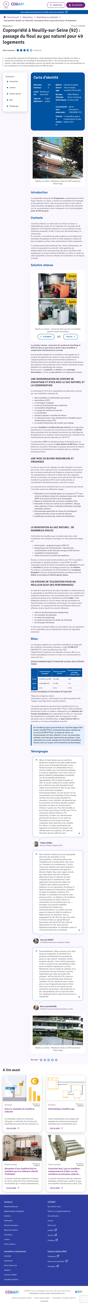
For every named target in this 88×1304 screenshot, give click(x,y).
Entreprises (52, 1256)
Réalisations (28, 17)
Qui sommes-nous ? (54, 1206)
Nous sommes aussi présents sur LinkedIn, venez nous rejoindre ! (43, 12)
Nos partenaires (53, 1216)
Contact (50, 1221)
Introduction (13, 81)
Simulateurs (8, 1235)
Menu (6, 8)
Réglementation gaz (11, 1206)
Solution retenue (15, 94)
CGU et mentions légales (42, 1298)
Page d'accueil (13, 17)
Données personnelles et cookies (22, 1298)
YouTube (51, 1235)
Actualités (7, 1256)
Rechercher (57, 5)
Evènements (8, 1261)
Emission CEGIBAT (10, 1275)
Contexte (12, 88)
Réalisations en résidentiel (47, 17)
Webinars (7, 1270)
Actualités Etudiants (11, 1279)
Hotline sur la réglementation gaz (59, 1211)
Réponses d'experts (11, 1230)
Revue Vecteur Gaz (10, 1265)
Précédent (47, 336)
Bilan (11, 100)
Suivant (69, 336)
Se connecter (77, 5)
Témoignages (14, 106)
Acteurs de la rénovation (56, 1261)
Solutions (7, 1216)
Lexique (7, 1239)
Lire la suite (11, 1128)
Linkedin (51, 1230)
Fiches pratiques (9, 1244)
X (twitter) (51, 1240)
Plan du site (52, 1225)
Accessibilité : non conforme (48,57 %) (64, 1298)
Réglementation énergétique (14, 1211)
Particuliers (51, 1266)
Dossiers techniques (11, 1225)
